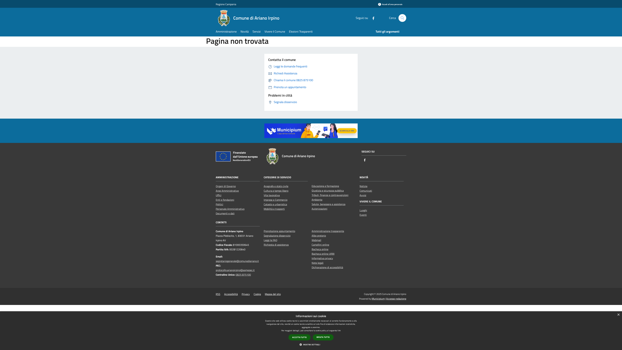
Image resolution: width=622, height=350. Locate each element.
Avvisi (363, 195)
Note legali (317, 263)
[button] (311, 344)
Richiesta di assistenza (276, 245)
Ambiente (317, 200)
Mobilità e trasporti (274, 209)
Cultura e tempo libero (276, 191)
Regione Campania (226, 4)
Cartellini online (320, 245)
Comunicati (366, 191)
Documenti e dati (225, 213)
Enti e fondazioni (225, 200)
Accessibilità (231, 294)
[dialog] (311, 330)
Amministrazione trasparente (328, 231)
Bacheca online (320, 249)
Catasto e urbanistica (275, 204)
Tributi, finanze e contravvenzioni (330, 195)
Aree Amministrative (227, 191)
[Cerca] (402, 18)
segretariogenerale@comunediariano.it (237, 261)
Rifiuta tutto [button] (323, 337)
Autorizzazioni (319, 209)
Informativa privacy (322, 258)
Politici (219, 204)
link (339, 330)
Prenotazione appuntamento (279, 231)
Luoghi (363, 210)
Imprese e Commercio (275, 200)
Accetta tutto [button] (299, 337)
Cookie (257, 294)
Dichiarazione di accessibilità (327, 267)
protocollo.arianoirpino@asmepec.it (235, 270)
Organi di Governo (226, 186)
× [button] (618, 315)
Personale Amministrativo (230, 209)
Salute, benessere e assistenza (328, 204)
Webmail (316, 240)
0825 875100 (243, 275)
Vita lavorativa (272, 195)
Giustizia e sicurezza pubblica (328, 190)
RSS (218, 294)
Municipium (378, 299)
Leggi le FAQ (270, 240)
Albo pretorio (319, 236)
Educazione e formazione (325, 186)
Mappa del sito (273, 294)
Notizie (363, 186)
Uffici (218, 195)
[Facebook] (372, 18)
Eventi (363, 215)
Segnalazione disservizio (277, 236)
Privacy (246, 294)
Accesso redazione (396, 299)
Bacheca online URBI (323, 254)
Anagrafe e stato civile (276, 186)
